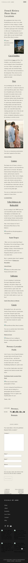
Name (6, 453)
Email (6, 459)
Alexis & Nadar (7, 156)
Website (6, 464)
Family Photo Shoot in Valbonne (11, 300)
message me (7, 393)
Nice (14, 81)
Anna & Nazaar (7, 266)
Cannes (14, 60)
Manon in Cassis (8, 334)
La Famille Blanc (8, 197)
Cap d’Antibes (14, 55)
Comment (6, 433)
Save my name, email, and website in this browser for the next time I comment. (13, 472)
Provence (14, 408)
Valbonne (14, 275)
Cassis (14, 304)
